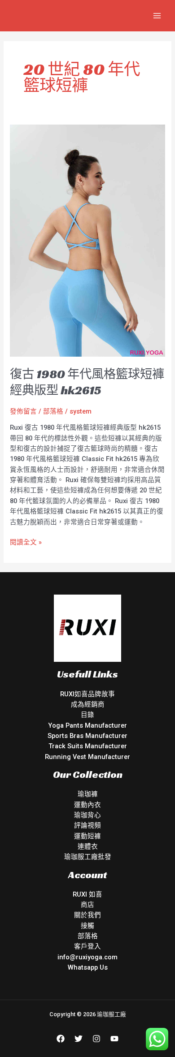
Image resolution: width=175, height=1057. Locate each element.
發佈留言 (23, 411)
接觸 (87, 926)
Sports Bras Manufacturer (87, 736)
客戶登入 (87, 946)
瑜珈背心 (87, 815)
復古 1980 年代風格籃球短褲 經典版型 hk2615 (87, 382)
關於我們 (87, 915)
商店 (87, 905)
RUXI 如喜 (87, 894)
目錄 (87, 715)
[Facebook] (61, 1039)
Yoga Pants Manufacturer (87, 725)
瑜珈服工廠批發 (87, 857)
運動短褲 (87, 836)
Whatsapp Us (88, 967)
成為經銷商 (88, 704)
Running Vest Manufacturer (87, 757)
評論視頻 (87, 825)
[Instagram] (96, 1039)
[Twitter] (78, 1039)
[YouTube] (114, 1039)
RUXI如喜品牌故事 (87, 694)
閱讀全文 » (26, 541)
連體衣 (88, 846)
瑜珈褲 (88, 794)
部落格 (53, 411)
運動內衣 (87, 805)
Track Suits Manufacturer (87, 746)
